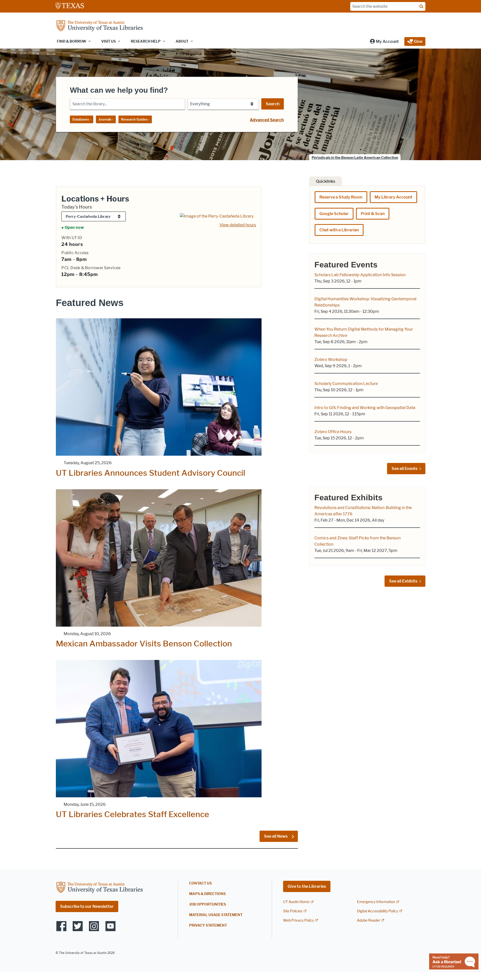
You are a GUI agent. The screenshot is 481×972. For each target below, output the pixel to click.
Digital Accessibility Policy (377, 911)
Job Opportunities (207, 904)
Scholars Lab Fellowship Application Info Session (360, 274)
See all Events (404, 468)
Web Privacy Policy (298, 920)
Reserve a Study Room (341, 197)
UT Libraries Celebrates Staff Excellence (132, 814)
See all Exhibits (403, 581)
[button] (384, 41)
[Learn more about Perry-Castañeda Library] (216, 216)
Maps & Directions (207, 894)
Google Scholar (334, 213)
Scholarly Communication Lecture (346, 383)
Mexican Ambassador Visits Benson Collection (144, 643)
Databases (81, 119)
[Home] (99, 26)
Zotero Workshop (330, 359)
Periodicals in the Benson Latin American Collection (355, 158)
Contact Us (200, 883)
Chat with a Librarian (339, 230)
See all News (276, 836)
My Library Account (393, 197)
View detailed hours (237, 225)
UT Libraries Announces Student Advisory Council (150, 473)
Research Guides (135, 119)
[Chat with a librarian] (453, 961)
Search (272, 104)
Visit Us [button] (108, 41)
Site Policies (292, 911)
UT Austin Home (296, 902)
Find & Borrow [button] (71, 41)
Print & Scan (373, 213)
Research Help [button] (146, 41)
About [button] (182, 41)
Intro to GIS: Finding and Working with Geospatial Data (364, 407)
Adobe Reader (368, 920)
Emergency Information (376, 902)
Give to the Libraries (307, 886)
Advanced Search (267, 120)
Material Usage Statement (216, 915)
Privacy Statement (208, 925)
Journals (105, 119)
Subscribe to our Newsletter (87, 906)
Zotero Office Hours (332, 431)
